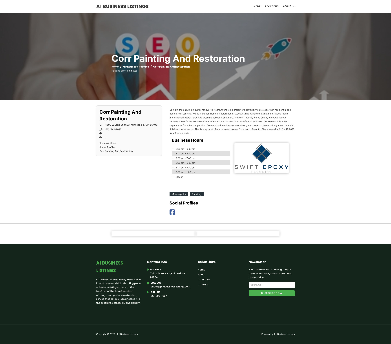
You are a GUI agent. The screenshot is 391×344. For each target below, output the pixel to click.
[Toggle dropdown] (293, 6)
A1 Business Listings (122, 6)
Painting (144, 66)
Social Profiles (107, 147)
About (201, 274)
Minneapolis (130, 66)
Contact (203, 284)
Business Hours (108, 143)
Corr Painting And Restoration (116, 151)
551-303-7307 (159, 296)
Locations (271, 6)
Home (257, 6)
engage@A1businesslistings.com (170, 286)
